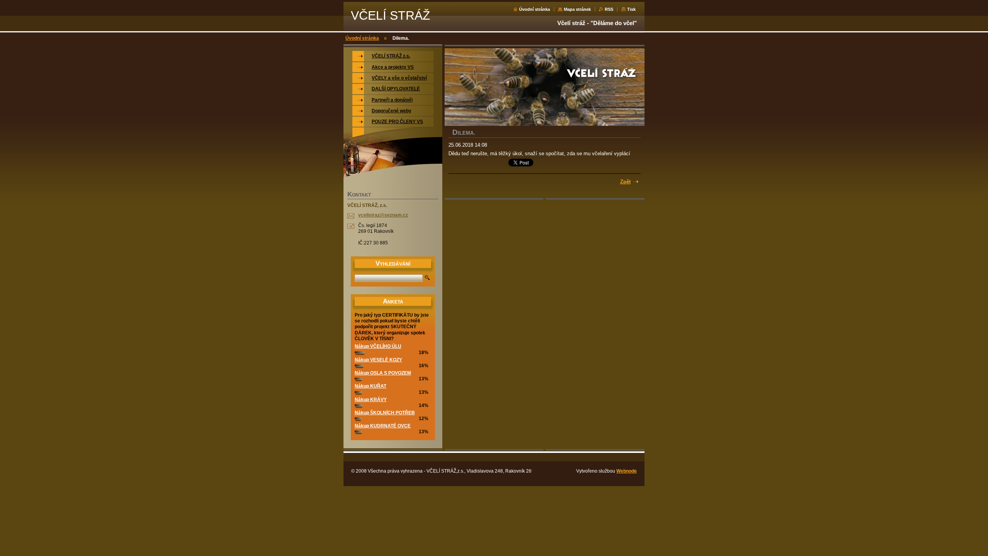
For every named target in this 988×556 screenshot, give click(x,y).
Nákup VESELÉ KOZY (378, 360)
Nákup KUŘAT (370, 386)
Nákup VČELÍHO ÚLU (378, 346)
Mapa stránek (577, 9)
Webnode (626, 471)
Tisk (631, 9)
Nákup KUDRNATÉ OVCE (383, 426)
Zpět (625, 182)
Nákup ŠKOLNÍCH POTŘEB (385, 412)
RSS (609, 9)
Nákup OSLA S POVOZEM (383, 373)
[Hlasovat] (360, 352)
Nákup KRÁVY (371, 399)
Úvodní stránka (534, 9)
